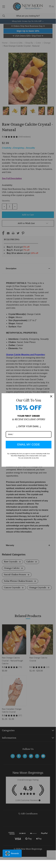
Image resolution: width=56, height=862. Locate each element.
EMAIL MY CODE (28, 444)
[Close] (51, 396)
